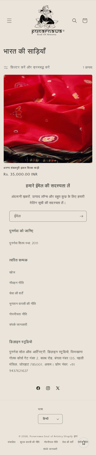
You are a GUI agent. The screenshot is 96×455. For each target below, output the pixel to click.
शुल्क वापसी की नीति (30, 442)
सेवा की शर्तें (16, 293)
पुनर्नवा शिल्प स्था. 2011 (23, 243)
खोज (12, 272)
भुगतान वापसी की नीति (22, 304)
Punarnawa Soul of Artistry (46, 436)
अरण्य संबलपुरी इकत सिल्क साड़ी (21, 168)
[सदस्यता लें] (81, 216)
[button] (9, 21)
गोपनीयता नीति (18, 314)
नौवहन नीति (16, 283)
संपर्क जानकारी (18, 325)
